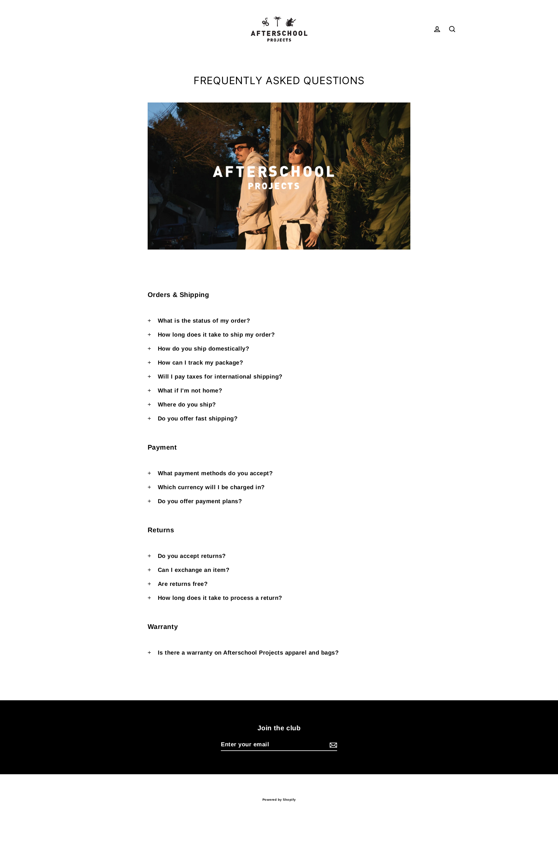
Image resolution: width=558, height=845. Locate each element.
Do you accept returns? (192, 556)
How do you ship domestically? (203, 348)
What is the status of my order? (204, 320)
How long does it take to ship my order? (216, 334)
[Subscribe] (332, 744)
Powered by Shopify (279, 799)
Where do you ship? (187, 404)
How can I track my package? (200, 362)
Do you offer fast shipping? (198, 418)
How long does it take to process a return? (220, 598)
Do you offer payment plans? (200, 501)
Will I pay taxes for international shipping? (220, 376)
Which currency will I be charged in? (211, 487)
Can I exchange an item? (194, 570)
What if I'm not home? (190, 390)
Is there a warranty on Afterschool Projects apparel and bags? (248, 652)
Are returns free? (183, 584)
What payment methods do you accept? (215, 473)
